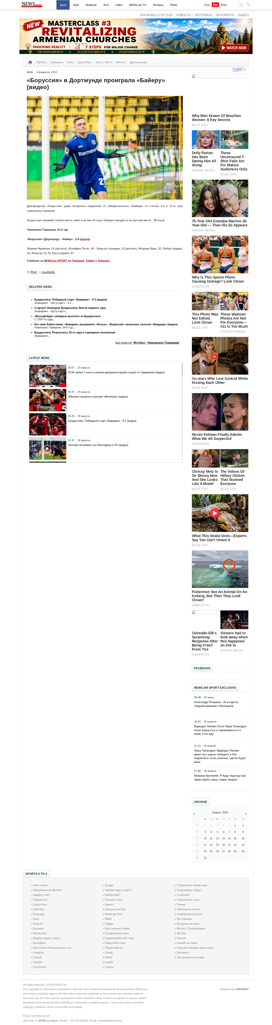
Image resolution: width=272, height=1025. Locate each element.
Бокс (71, 62)
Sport (63, 4)
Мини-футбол (113, 914)
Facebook (78, 260)
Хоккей (181, 938)
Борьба (38, 923)
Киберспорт (112, 894)
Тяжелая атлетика (188, 909)
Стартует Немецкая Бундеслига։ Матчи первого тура (70, 307)
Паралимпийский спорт (120, 938)
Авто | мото (40, 885)
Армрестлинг (41, 894)
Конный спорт (113, 899)
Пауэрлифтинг (114, 947)
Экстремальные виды (191, 957)
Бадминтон (40, 899)
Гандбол (38, 952)
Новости (183, 15)
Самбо (109, 962)
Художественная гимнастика (195, 947)
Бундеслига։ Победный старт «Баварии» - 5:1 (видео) (70, 299)
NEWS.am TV (137, 4)
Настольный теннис (117, 928)
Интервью (203, 15)
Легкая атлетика (115, 909)
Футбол (42, 62)
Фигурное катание (188, 923)
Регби (108, 957)
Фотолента (225, 15)
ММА (108, 918)
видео (85, 239)
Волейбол (39, 942)
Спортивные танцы (189, 890)
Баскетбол (84, 62)
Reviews (158, 4)
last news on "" (147, 342)
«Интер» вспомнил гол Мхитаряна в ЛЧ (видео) (98, 445)
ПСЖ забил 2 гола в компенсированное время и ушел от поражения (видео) (116, 372)
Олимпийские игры (117, 933)
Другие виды (138, 62)
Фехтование (184, 918)
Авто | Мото (103, 62)
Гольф (37, 957)
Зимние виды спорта (118, 890)
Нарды (109, 923)
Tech (106, 4)
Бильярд (38, 914)
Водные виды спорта (46, 938)
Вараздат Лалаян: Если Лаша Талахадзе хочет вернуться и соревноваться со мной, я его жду (220, 730)
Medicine (91, 4)
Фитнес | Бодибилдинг (191, 928)
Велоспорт (40, 933)
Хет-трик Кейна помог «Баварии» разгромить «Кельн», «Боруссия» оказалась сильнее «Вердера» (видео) (106, 324)
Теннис (121, 62)
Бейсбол (38, 909)
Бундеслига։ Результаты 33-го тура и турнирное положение (74, 332)
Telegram (104, 260)
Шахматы (57, 62)
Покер (109, 952)
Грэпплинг (39, 966)
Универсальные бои (189, 914)
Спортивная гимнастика (192, 885)
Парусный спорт (115, 942)
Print (34, 272)
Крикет (109, 904)
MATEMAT (242, 989)
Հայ (207, 4)
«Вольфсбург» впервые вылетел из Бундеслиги (67, 316)
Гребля (37, 962)
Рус (215, 4)
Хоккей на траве (187, 942)
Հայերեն (48, 272)
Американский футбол (47, 890)
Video (119, 4)
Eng (223, 4)
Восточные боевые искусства (52, 947)
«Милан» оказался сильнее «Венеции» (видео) (98, 396)
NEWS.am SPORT (55, 260)
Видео (243, 15)
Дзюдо (109, 885)
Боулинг (38, 928)
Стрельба (183, 894)
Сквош (109, 966)
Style (76, 4)
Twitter (90, 260)
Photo (173, 4)
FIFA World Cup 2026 (156, 15)
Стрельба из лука (188, 899)
